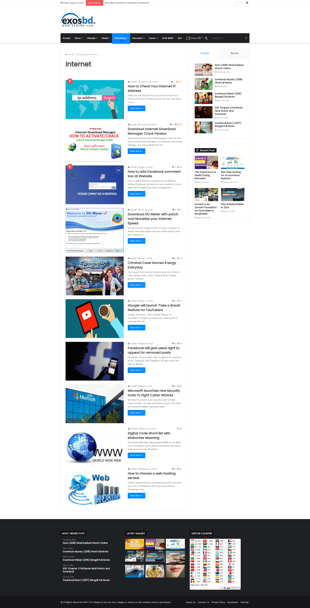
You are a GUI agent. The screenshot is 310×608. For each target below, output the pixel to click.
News (78, 38)
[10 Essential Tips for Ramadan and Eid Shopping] (134, 544)
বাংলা (180, 38)
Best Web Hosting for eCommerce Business (231, 175)
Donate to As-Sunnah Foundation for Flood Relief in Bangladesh (137, 2)
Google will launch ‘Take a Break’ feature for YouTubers (154, 307)
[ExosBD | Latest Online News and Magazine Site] (78, 19)
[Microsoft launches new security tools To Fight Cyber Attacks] (95, 403)
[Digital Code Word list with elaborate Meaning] (95, 445)
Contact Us (203, 602)
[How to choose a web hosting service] (95, 486)
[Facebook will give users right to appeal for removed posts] (95, 361)
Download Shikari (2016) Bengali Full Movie (228, 95)
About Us (191, 602)
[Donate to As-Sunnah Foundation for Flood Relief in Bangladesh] (206, 194)
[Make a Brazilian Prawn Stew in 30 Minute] (155, 571)
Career (152, 38)
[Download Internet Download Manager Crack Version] (95, 142)
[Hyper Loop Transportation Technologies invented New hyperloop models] (134, 571)
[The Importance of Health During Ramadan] (206, 162)
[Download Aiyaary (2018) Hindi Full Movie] (203, 84)
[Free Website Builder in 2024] (232, 194)
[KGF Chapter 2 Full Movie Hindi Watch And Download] (203, 112)
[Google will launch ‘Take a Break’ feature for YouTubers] (95, 318)
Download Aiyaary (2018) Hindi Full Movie (229, 81)
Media (105, 38)
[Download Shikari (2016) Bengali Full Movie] (203, 98)
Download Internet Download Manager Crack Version (152, 131)
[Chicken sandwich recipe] (175, 557)
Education (137, 38)
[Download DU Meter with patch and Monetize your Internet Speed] (95, 230)
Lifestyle (91, 38)
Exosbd (66, 38)
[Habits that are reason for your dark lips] (175, 571)
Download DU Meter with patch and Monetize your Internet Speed (153, 218)
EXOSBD (134, 429)
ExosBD (133, 82)
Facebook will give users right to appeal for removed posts (154, 350)
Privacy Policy (218, 602)
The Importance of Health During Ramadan (205, 175)
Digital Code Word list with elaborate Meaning (149, 435)
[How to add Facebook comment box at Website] (95, 184)
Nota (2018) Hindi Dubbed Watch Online (229, 66)
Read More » (136, 108)
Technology (120, 38)
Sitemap (245, 602)
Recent (235, 53)
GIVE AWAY (168, 38)
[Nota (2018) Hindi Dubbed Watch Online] (203, 70)
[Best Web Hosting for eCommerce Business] (232, 162)
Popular (205, 53)
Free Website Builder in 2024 (232, 206)
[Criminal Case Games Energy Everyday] (95, 276)
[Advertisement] (187, 16)
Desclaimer (232, 602)
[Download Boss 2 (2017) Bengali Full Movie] (203, 127)
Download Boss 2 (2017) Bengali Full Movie (228, 124)
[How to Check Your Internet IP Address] (95, 99)
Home (70, 54)
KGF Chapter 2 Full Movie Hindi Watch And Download (229, 111)
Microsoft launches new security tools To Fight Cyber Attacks (154, 392)
